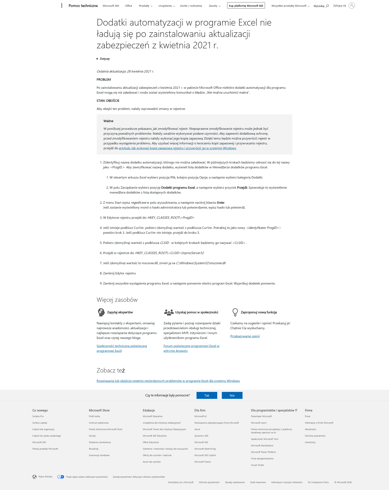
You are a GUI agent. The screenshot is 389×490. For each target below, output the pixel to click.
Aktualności (310, 429)
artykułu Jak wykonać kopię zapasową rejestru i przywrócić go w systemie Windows (177, 148)
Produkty (144, 5)
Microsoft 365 (111, 5)
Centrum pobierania (99, 422)
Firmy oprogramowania (262, 458)
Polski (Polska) (45, 476)
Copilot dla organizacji (43, 429)
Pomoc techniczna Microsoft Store (105, 429)
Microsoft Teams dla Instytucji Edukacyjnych (164, 429)
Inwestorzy (310, 442)
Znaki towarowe (258, 482)
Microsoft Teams (202, 461)
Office (128, 5)
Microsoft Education (152, 416)
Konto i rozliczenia (191, 5)
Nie (232, 395)
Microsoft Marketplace (262, 445)
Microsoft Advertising (205, 448)
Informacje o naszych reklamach (286, 482)
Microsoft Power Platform (263, 451)
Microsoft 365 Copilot (205, 455)
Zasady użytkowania (235, 482)
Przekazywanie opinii (245, 336)
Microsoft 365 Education (155, 435)
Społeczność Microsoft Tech (264, 438)
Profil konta (94, 416)
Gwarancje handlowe (99, 455)
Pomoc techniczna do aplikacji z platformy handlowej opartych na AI (271, 431)
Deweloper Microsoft (261, 416)
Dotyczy (105, 59)
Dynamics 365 (201, 435)
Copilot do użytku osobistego (46, 435)
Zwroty (92, 435)
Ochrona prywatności (315, 435)
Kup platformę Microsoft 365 (246, 5)
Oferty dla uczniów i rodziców (157, 455)
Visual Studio (257, 464)
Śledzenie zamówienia (100, 442)
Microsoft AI (200, 416)
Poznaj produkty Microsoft (45, 448)
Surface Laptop (39, 422)
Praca (307, 416)
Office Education (151, 442)
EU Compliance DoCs (318, 482)
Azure (197, 429)
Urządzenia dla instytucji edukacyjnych (162, 422)
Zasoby (213, 5)
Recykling (93, 448)
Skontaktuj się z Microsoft (180, 482)
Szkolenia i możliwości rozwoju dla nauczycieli (165, 448)
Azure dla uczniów (152, 461)
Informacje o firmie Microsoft (319, 422)
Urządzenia (165, 5)
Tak (206, 395)
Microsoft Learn (258, 422)
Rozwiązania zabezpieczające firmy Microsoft (216, 422)
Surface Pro (38, 416)
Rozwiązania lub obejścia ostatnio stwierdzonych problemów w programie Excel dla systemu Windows (168, 381)
